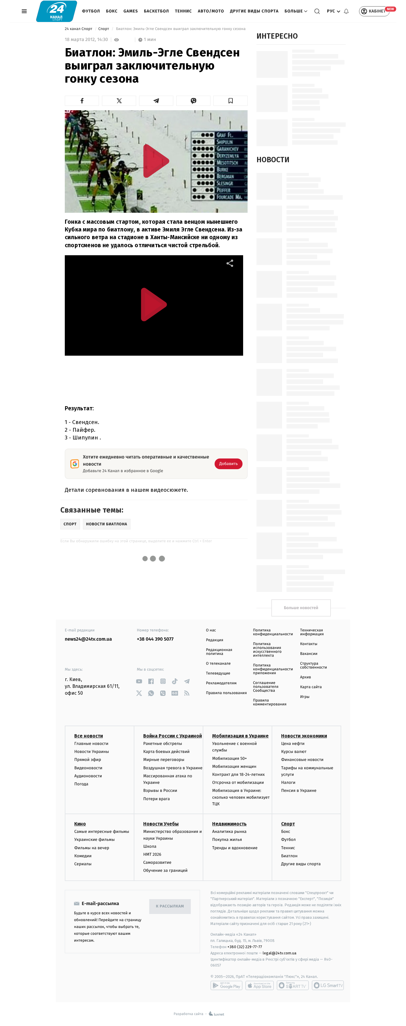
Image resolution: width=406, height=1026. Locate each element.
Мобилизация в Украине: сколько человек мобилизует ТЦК (241, 797)
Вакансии (308, 654)
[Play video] (156, 161)
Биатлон (289, 855)
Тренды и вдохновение (234, 847)
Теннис (183, 11)
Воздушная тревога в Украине (172, 767)
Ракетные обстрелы (162, 743)
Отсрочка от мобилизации (238, 782)
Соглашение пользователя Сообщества (265, 687)
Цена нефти (293, 743)
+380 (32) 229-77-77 (244, 947)
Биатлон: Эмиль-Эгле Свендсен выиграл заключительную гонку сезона (181, 29)
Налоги (288, 782)
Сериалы (83, 863)
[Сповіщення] (346, 11)
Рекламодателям (221, 683)
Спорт (104, 29)
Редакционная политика (219, 652)
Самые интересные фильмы (101, 831)
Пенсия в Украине (299, 790)
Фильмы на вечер (91, 847)
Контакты (308, 644)
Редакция (214, 640)
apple (260, 985)
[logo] (56, 11)
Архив (305, 677)
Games (131, 11)
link (139, 681)
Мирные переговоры (163, 759)
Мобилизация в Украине (240, 736)
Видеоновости (88, 767)
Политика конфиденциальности (273, 632)
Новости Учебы (161, 824)
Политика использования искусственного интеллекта (267, 650)
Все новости (88, 736)
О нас (211, 630)
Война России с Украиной (172, 736)
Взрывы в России (160, 790)
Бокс (112, 11)
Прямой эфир (87, 759)
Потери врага (156, 798)
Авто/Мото (211, 11)
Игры (305, 697)
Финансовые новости (302, 759)
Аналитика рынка (229, 831)
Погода (81, 784)
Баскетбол (156, 11)
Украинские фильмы (94, 839)
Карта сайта (311, 687)
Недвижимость (229, 824)
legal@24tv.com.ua (279, 953)
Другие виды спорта (254, 11)
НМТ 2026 (152, 854)
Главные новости (91, 743)
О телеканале (218, 664)
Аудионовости (88, 775)
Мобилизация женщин (234, 766)
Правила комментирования (270, 702)
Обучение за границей (165, 870)
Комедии (83, 855)
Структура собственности (313, 665)
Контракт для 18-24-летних (238, 774)
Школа (149, 846)
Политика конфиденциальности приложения (273, 669)
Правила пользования (226, 693)
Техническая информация (312, 632)
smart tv (293, 985)
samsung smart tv (328, 985)
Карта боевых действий (166, 751)
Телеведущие (218, 673)
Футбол (91, 11)
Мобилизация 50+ (229, 758)
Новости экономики (304, 736)
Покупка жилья (227, 839)
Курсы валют (293, 751)
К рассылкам (170, 906)
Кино (80, 824)
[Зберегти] (230, 100)
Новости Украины (91, 751)
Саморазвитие (157, 862)
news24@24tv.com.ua (88, 639)
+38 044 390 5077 (155, 639)
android (226, 985)
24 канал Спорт (79, 29)
